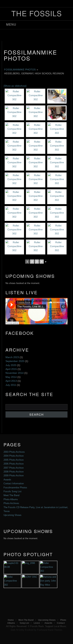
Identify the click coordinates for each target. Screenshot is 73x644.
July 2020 (10, 365)
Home (11, 620)
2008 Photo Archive (14, 471)
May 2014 (11, 377)
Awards (7, 479)
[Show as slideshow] (15, 85)
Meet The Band (11, 495)
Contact (61, 623)
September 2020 (14, 361)
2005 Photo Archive (14, 460)
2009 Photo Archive (14, 475)
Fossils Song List (12, 491)
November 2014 (14, 373)
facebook (32, 4)
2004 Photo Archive (14, 455)
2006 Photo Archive (14, 463)
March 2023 (12, 357)
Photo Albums (11, 499)
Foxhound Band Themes (49, 629)
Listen (37, 623)
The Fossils (36, 13)
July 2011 (10, 385)
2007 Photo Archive (14, 467)
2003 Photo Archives (14, 452)
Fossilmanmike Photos (30, 55)
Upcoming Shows (12, 515)
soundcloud (42, 4)
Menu (11, 24)
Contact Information (14, 483)
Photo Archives (11, 503)
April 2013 (11, 380)
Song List (24, 623)
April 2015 (11, 369)
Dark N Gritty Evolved (22, 629)
